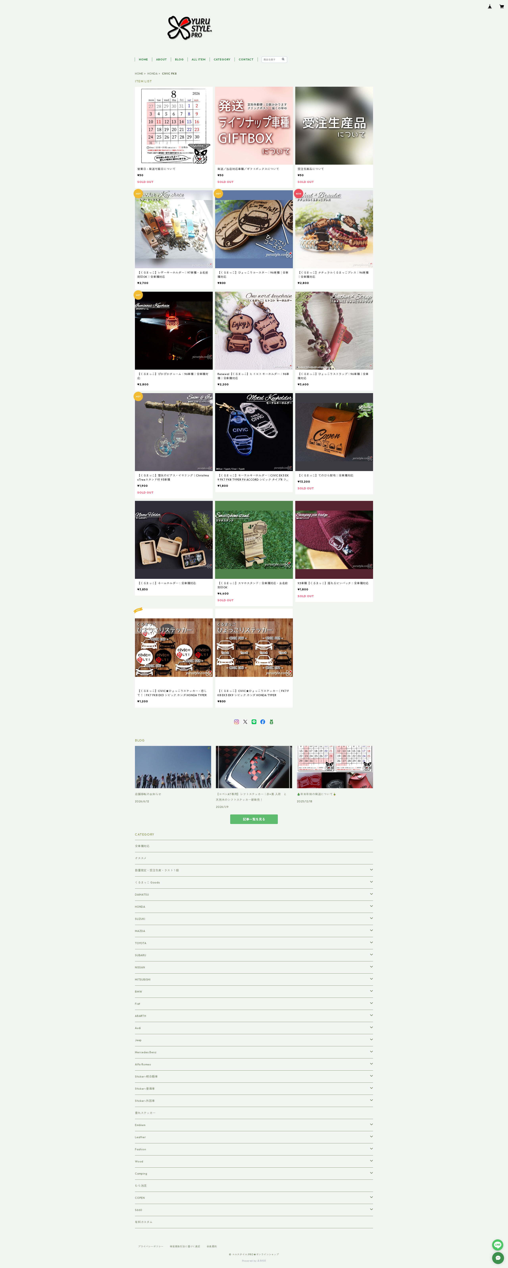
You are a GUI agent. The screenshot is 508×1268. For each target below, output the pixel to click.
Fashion (140, 1149)
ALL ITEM (198, 59)
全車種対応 (142, 846)
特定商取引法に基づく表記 (185, 1246)
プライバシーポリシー (151, 1246)
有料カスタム (144, 1222)
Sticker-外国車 (145, 1101)
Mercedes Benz (145, 1052)
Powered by (249, 1260)
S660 (138, 1210)
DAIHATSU (142, 894)
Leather (140, 1137)
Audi (138, 1028)
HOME (143, 59)
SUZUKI (140, 919)
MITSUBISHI (143, 979)
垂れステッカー (145, 1113)
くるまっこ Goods (147, 882)
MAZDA (140, 931)
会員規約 (212, 1246)
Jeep (138, 1040)
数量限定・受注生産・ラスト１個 (157, 870)
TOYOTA (140, 943)
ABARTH (140, 1016)
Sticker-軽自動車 (146, 1076)
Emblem (140, 1125)
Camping (141, 1173)
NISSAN (140, 967)
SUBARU (140, 955)
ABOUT (161, 59)
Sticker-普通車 (145, 1088)
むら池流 (141, 1185)
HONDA (152, 73)
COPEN (140, 1198)
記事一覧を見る (254, 819)
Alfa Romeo (143, 1064)
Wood (139, 1161)
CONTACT (246, 59)
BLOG (179, 59)
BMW (138, 991)
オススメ (141, 858)
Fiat (137, 1004)
